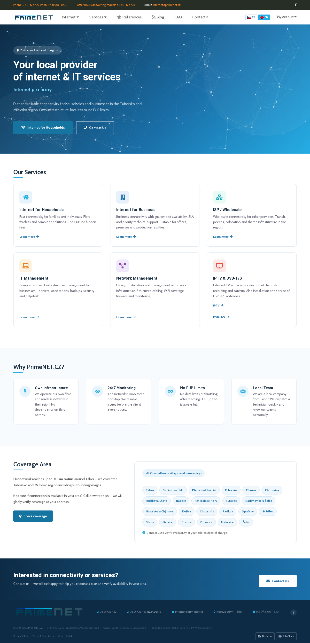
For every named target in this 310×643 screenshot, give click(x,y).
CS (253, 17)
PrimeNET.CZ (35, 627)
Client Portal (65, 636)
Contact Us (97, 127)
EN (266, 17)
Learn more (27, 236)
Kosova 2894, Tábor (229, 611)
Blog (160, 17)
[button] (287, 17)
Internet (69, 17)
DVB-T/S (219, 317)
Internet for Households (46, 127)
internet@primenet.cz (167, 5)
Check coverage (35, 516)
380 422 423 (127, 5)
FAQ (178, 17)
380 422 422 (31, 5)
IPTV (216, 305)
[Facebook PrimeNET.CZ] (296, 5)
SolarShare (288, 636)
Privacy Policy (20, 636)
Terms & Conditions (43, 636)
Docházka (267, 636)
